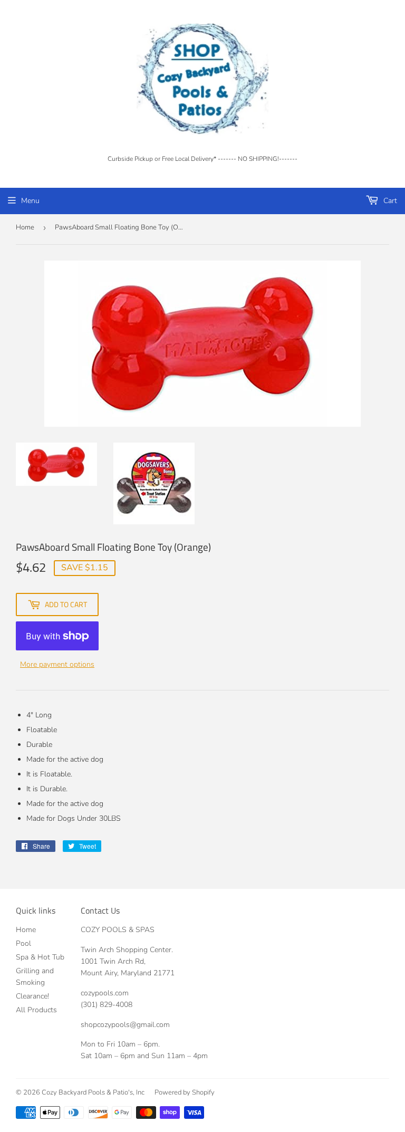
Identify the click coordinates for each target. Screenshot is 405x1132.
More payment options (57, 664)
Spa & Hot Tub (40, 957)
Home (25, 227)
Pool (23, 943)
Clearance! (32, 996)
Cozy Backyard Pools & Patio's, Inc (93, 1092)
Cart (389, 201)
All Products (36, 1010)
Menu (30, 201)
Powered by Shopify (185, 1092)
